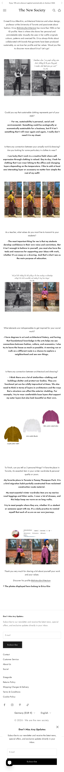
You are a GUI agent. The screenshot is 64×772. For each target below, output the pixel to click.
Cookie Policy (9, 696)
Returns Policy (9, 682)
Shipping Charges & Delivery (16, 686)
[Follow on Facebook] (4, 704)
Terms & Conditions (11, 691)
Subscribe (32, 761)
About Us (7, 664)
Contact (6, 654)
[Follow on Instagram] (12, 704)
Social (5, 669)
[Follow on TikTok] (27, 704)
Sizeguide (7, 677)
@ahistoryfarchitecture (26, 27)
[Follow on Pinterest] (19, 704)
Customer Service (11, 659)
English (44, 713)
